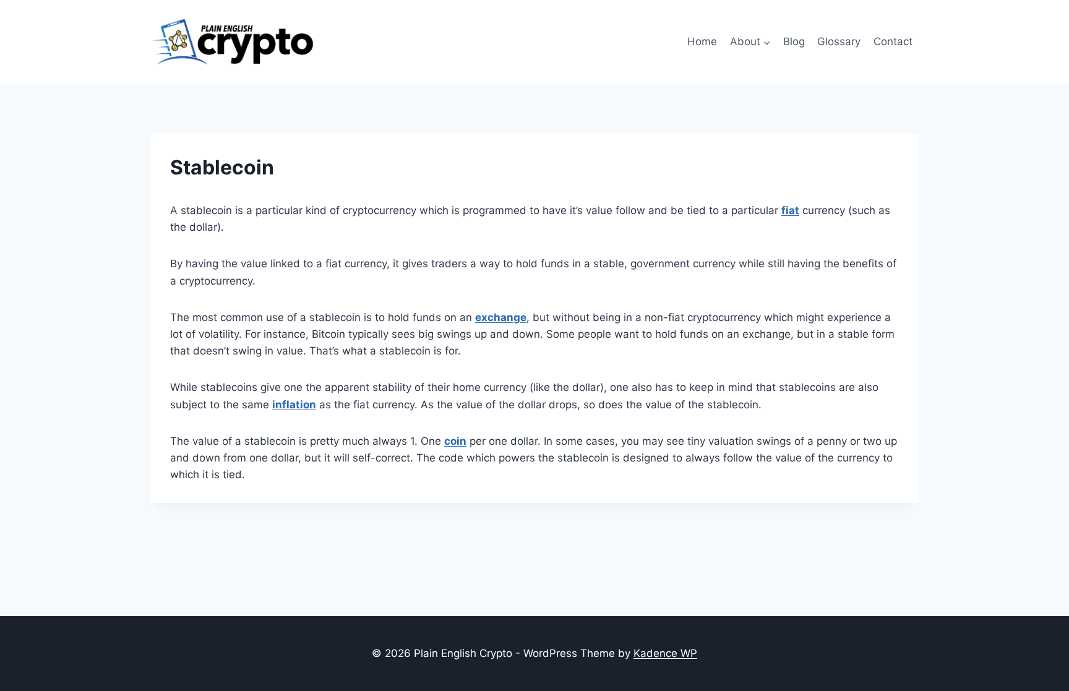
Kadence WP (665, 653)
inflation (294, 404)
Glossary (839, 41)
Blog (794, 41)
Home (702, 41)
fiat (790, 210)
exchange (500, 317)
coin (455, 441)
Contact (893, 41)
